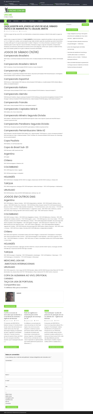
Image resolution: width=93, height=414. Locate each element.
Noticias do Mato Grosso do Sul (62, 3)
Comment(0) (24, 31)
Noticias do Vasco (24, 4)
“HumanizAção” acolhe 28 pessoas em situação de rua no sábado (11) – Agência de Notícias (53, 315)
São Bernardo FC (14, 4)
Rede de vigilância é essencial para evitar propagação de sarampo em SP (32, 315)
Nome (7, 374)
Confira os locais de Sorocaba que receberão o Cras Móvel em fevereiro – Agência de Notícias (13, 315)
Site (6, 386)
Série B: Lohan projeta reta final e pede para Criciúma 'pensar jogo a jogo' (12, 347)
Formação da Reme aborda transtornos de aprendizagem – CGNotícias (77, 43)
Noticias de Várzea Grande (47, 4)
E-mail (7, 380)
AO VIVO (32, 3)
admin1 (16, 31)
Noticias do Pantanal (60, 4)
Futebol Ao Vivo (34, 4)
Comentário (8, 360)
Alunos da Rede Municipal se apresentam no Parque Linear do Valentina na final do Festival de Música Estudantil (77, 65)
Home (6, 4)
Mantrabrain (23, 412)
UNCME (8, 14)
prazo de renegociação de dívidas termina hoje (76, 48)
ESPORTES (11, 3)
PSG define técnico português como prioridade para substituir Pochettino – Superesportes (57, 347)
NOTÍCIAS (42, 2)
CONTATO (85, 4)
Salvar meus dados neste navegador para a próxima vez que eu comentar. (9, 399)
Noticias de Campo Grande (73, 4)
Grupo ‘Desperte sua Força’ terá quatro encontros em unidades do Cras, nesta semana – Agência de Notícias (77, 36)
